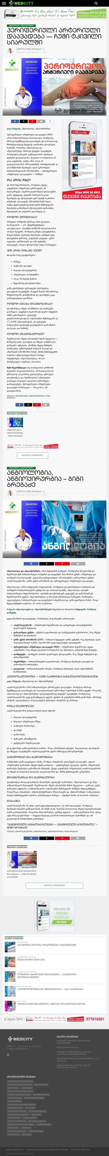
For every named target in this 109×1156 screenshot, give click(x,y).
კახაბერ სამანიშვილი (17, 1121)
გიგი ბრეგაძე (33, 49)
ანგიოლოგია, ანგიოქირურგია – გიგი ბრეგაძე (15, 433)
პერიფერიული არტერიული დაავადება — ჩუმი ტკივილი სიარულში (21, 874)
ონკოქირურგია (14, 1118)
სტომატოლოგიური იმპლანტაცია (21, 1104)
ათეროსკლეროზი (24, 831)
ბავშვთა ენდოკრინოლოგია (19, 1094)
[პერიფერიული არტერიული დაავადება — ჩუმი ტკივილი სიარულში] (22, 868)
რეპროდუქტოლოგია (37, 1111)
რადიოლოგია (13, 1134)
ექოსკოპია (26, 1134)
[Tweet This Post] (46, 563)
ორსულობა (26, 1128)
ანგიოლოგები (23, 609)
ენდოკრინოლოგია (41, 1094)
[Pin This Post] (32, 120)
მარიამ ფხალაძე (15, 1098)
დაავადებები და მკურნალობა (20, 1081)
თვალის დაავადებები (17, 1131)
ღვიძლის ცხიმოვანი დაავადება (21, 1124)
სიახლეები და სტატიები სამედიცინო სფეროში (47, 1150)
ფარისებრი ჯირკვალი (17, 1111)
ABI (9, 315)
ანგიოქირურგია (37, 396)
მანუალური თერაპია (37, 1121)
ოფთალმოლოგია (35, 1131)
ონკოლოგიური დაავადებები (20, 1084)
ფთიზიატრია (13, 1128)
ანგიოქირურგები (43, 609)
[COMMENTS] (50, 120)
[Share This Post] (24, 120)
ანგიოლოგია (21, 396)
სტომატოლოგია (14, 1101)
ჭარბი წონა (30, 1108)
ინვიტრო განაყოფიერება (18, 1114)
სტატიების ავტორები (80, 1150)
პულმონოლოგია (44, 1124)
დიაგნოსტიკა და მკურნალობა (20, 1091)
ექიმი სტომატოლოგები (34, 1098)
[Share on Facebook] (15, 120)
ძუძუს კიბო (36, 1114)
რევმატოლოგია (29, 1118)
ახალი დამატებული (15, 1150)
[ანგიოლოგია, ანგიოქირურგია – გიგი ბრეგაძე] (15, 426)
